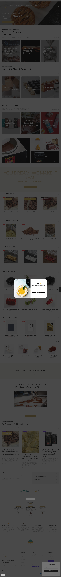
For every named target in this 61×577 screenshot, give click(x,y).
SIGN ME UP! (38, 292)
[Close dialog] (45, 280)
